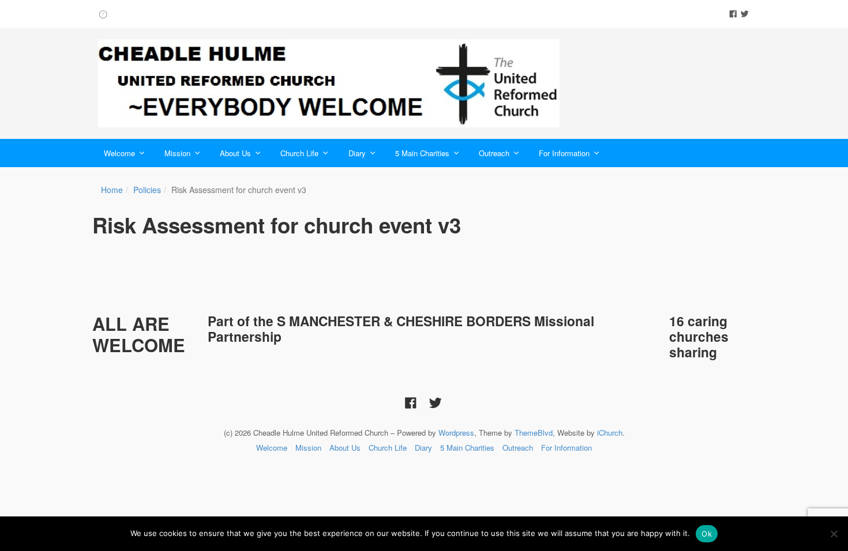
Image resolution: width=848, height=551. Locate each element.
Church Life (299, 153)
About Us (235, 153)
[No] (833, 533)
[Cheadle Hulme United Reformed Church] (329, 83)
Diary (357, 153)
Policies (147, 189)
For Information (564, 153)
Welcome (119, 153)
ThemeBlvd (534, 432)
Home (112, 189)
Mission (177, 153)
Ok (706, 533)
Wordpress (456, 432)
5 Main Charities (422, 153)
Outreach (494, 153)
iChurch (609, 432)
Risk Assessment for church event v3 (276, 225)
